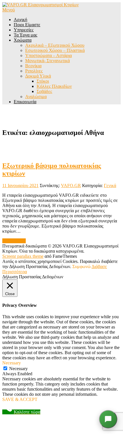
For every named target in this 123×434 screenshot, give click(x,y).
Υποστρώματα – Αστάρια (48, 55)
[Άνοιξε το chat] (108, 419)
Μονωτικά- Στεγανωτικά (47, 60)
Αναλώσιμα (36, 96)
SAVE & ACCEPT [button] (19, 399)
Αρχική (20, 19)
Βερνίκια (33, 65)
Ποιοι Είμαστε (27, 24)
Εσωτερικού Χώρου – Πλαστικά (55, 50)
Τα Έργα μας (25, 35)
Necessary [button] (11, 362)
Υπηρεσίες (23, 29)
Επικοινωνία (25, 101)
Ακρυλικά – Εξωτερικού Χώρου (54, 45)
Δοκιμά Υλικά (38, 76)
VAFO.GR (71, 185)
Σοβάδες (44, 91)
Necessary (18, 368)
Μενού (8, 9)
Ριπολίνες (34, 70)
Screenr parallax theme (22, 256)
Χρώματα (22, 40)
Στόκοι (43, 81)
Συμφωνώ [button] (81, 266)
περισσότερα (14, 240)
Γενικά (110, 185)
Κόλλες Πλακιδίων (54, 86)
